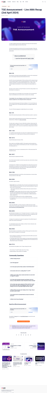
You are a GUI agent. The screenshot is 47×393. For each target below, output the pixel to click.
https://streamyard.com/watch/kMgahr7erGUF (16, 207)
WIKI (23, 1)
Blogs (18, 1)
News (8, 6)
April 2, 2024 (31, 58)
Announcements (4, 6)
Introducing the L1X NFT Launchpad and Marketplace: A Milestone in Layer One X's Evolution (6, 365)
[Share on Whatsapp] (23, 335)
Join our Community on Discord (23, 321)
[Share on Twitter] (19, 335)
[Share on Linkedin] (26, 335)
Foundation (9, 1)
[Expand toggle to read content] (36, 259)
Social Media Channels (24, 316)
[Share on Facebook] (16, 335)
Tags (20, 1)
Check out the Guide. (22, 119)
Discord (16, 316)
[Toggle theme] (45, 2)
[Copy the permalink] (30, 335)
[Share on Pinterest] (21, 335)
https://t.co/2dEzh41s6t (20, 55)
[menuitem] (9, 2)
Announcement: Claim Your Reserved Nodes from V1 (17, 364)
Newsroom (14, 1)
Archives (26, 1)
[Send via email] (28, 335)
